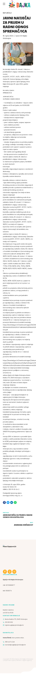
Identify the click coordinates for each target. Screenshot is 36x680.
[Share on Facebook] (4, 502)
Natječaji (7, 13)
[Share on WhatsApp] (15, 502)
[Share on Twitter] (8, 502)
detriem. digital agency (24, 660)
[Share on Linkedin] (11, 502)
